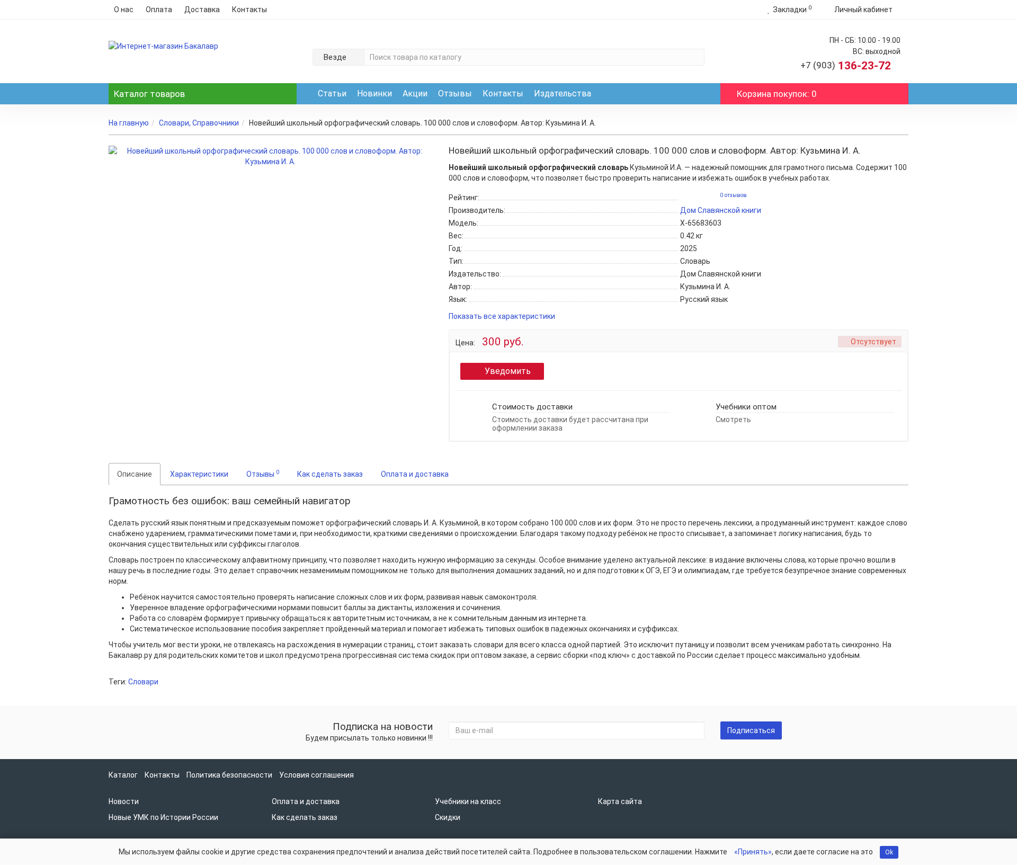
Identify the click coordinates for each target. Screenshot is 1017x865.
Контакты (249, 9)
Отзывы (455, 93)
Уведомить (508, 371)
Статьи (332, 93)
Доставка (202, 9)
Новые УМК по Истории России (163, 817)
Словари (143, 681)
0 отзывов (733, 195)
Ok (889, 852)
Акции (415, 93)
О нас (123, 9)
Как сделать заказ (330, 474)
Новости (124, 801)
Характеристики (199, 474)
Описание (134, 474)
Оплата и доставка (415, 474)
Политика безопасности (229, 775)
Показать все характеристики (502, 316)
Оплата (159, 9)
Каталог (149, 93)
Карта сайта (620, 801)
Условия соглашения (316, 775)
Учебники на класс (468, 801)
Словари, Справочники (199, 123)
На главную (129, 123)
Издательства (562, 93)
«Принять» (753, 852)
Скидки (447, 817)
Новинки (374, 93)
